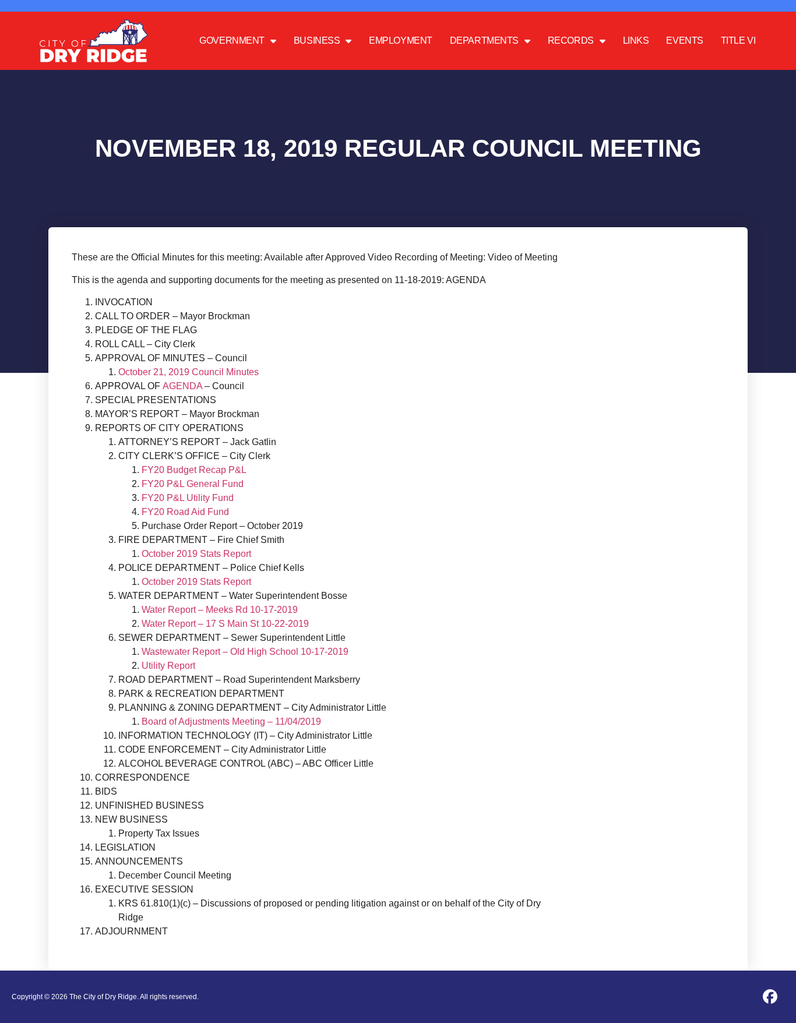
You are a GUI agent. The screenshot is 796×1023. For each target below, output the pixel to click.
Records (571, 40)
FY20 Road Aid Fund (185, 512)
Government (232, 40)
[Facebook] (769, 996)
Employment (400, 40)
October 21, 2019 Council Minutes (188, 372)
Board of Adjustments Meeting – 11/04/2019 (231, 721)
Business (317, 40)
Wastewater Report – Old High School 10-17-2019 (245, 652)
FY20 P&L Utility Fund (188, 498)
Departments (484, 40)
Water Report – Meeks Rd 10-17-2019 (220, 610)
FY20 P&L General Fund (193, 484)
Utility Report (168, 666)
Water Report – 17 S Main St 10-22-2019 (225, 624)
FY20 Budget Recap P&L (194, 470)
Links (636, 40)
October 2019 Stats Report (196, 554)
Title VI (738, 40)
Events (684, 40)
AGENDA (182, 386)
